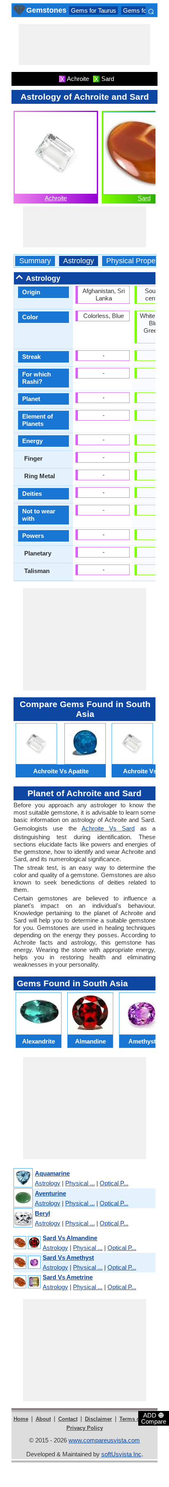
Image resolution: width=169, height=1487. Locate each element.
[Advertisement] (84, 44)
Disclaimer (98, 1419)
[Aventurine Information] (23, 1198)
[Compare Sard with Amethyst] (27, 1262)
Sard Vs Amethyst (68, 1257)
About (43, 1419)
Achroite (56, 198)
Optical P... (114, 1183)
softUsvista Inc (121, 1454)
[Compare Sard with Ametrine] (27, 1282)
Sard (144, 198)
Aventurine (50, 1193)
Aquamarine (52, 1173)
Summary (35, 261)
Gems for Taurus (93, 10)
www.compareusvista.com (104, 1440)
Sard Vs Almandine (70, 1237)
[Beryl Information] (23, 1218)
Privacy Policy (84, 1428)
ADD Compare (153, 1418)
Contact (68, 1419)
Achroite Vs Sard (108, 828)
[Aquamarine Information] (23, 1178)
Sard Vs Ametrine (68, 1277)
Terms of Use (136, 1419)
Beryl (42, 1213)
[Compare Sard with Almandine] (27, 1243)
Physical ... (80, 1183)
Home (21, 1419)
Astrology (78, 261)
